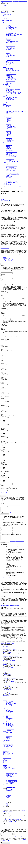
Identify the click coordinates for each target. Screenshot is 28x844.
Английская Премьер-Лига (12, 41)
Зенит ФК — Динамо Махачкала (10, 656)
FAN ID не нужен (7, 184)
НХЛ (7, 82)
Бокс (4, 103)
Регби (7, 164)
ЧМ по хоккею (6, 740)
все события (6, 670)
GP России (8, 128)
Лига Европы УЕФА (10, 25)
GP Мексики (8, 135)
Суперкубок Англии (10, 43)
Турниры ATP (9, 153)
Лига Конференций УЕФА (12, 27)
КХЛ (7, 709)
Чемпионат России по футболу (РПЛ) (13, 186)
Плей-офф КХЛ (9, 77)
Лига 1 (7, 56)
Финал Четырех (9, 86)
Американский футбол (11, 168)
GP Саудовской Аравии (11, 127)
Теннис (4, 142)
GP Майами (8, 141)
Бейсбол (7, 169)
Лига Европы (9, 702)
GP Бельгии (8, 131)
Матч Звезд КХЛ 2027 (11, 79)
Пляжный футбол (10, 63)
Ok (13, 834)
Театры (4, 7)
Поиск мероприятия (10, 778)
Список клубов (9, 790)
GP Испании (8, 120)
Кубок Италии (9, 54)
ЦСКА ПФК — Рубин (8, 689)
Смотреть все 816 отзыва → (9, 577)
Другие (4, 162)
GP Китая (8, 119)
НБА (7, 88)
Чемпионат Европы (10, 29)
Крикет (7, 178)
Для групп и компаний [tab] (8, 259)
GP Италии (8, 132)
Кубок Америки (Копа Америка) (13, 60)
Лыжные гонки (9, 180)
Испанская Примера (10, 46)
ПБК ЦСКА (5, 747)
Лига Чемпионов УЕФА (11, 24)
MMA (4, 104)
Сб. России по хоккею (8, 741)
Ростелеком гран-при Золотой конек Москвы (16, 111)
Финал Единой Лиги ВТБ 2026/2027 (14, 92)
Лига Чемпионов (9, 701)
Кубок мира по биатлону (11, 97)
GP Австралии (9, 117)
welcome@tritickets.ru (5, 492)
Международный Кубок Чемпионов (14, 34)
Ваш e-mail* (3, 503)
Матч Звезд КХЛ (9, 710)
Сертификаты (6, 183)
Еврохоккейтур (9, 72)
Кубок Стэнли (9, 83)
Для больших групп (10, 787)
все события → (9, 730)
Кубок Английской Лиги (11, 44)
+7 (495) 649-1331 (7, 819)
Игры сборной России (11, 714)
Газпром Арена (4, 199)
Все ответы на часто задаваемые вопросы (10, 605)
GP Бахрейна (8, 118)
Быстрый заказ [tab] (6, 258)
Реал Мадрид (6, 751)
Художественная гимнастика (12, 174)
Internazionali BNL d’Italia (11, 152)
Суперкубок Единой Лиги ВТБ (13, 93)
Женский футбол (9, 64)
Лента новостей (9, 789)
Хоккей (4, 67)
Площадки (8, 792)
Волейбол (8, 163)
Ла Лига (5, 765)
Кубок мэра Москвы (10, 81)
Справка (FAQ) (9, 783)
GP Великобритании (10, 126)
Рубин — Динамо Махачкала (9, 678)
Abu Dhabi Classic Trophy (11, 726)
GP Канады (8, 122)
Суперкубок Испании (10, 48)
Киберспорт (8, 177)
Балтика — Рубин (7, 674)
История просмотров (10, 776)
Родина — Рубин (7, 693)
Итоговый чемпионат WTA (12, 155)
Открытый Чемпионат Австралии (13, 143)
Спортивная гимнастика (11, 166)
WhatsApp (3, 494)
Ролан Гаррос (9, 145)
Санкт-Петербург (4, 200)
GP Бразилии (9, 138)
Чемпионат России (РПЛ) (11, 703)
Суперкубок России (10, 37)
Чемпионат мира (9, 32)
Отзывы (5, 18)
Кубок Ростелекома (10, 729)
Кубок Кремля (9, 149)
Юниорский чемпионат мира (12, 71)
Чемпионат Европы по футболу (10, 742)
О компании (6, 15)
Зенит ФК (5, 646)
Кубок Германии (9, 50)
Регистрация (8, 775)
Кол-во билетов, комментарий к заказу (9, 506)
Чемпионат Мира (9, 107)
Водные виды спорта (10, 171)
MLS (7, 61)
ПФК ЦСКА (6, 748)
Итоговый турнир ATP (11, 156)
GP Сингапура (9, 133)
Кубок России (9, 95)
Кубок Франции (9, 57)
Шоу (4, 6)
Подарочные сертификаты (11, 773)
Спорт (4, 5)
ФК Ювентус (6, 754)
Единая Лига (8, 719)
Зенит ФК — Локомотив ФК (9, 664)
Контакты (5, 17)
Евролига (8, 85)
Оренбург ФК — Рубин (8, 681)
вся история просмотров (13, 697)
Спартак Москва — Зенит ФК (9, 649)
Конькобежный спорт (10, 170)
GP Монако (8, 121)
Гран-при (8, 106)
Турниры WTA (9, 154)
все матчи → (8, 707)
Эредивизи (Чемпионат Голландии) (14, 58)
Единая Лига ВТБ (7, 758)
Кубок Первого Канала (11, 74)
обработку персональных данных (17, 512)
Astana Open (8, 157)
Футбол (5, 22)
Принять (2, 842)
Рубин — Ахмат (6, 686)
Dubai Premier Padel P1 (11, 734)
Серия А (8, 53)
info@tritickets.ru (17, 819)
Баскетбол (5, 84)
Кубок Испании (9, 47)
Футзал (7, 65)
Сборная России (9, 62)
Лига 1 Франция (6, 767)
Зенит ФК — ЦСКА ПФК (9, 660)
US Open (8, 147)
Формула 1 (5, 115)
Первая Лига (8, 39)
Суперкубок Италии (10, 55)
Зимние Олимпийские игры (12, 182)
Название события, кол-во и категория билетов (11, 534)
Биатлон (5, 96)
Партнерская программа (11, 785)
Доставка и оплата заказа (11, 781)
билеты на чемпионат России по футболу (10, 206)
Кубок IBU (8, 102)
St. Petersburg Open (10, 148)
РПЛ (4, 759)
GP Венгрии (8, 129)
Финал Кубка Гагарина (11, 78)
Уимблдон (8, 146)
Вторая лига (8, 40)
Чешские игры (9, 75)
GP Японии (8, 134)
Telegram (7, 494)
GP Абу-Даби (9, 139)
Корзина (10, 20)
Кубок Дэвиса (9, 160)
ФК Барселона (6, 752)
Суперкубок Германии (11, 51)
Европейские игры (10, 167)
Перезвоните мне (4, 12)
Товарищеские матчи (10, 30)
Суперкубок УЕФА (10, 26)
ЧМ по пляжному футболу (11, 181)
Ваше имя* (3, 502)
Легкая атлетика (9, 176)
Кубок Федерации (10, 159)
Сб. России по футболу (8, 744)
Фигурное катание (7, 105)
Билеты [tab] (4, 257)
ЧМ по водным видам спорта (12, 173)
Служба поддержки (10, 782)
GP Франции (8, 124)
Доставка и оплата (7, 14)
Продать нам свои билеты (11, 780)
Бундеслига (8, 49)
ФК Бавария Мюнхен (8, 753)
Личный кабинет (4, 20)
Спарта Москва (6, 749)
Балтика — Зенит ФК (8, 667)
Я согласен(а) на (13, 512)
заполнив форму (12, 821)
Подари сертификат (7, 260)
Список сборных (9, 791)
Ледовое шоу (8, 113)
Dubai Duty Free (9, 733)
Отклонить (8, 842)
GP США (8, 136)
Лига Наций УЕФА (10, 28)
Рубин (4, 672)
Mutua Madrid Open (10, 150)
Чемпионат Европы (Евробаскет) (13, 89)
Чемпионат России (10, 100)
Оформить (3, 496)
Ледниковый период (10, 114)
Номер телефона (4, 504)
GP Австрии (8, 125)
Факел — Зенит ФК (7, 652)
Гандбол (7, 175)
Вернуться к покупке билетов (7, 643)
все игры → (8, 715)
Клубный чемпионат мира (11, 33)
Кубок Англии (9, 42)
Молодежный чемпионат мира (12, 70)
